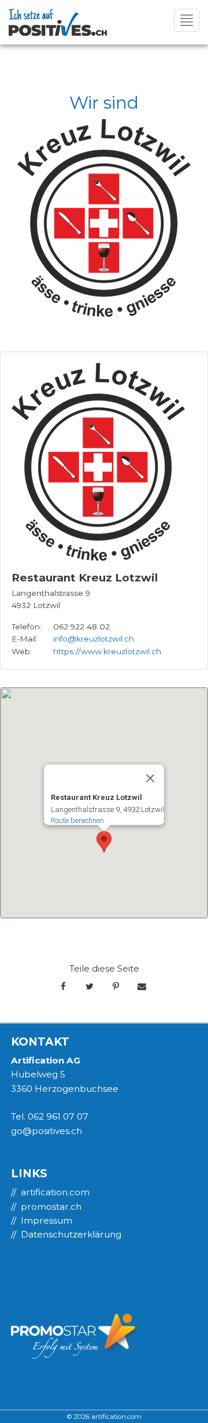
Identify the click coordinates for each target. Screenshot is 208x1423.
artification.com (55, 1192)
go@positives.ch (46, 1130)
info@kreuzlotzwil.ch (93, 638)
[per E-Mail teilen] (142, 987)
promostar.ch (51, 1206)
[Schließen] (150, 778)
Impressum (46, 1220)
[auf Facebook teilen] (63, 987)
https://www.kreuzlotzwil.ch (107, 651)
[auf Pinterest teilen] (116, 987)
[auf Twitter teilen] (89, 987)
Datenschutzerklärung (71, 1234)
